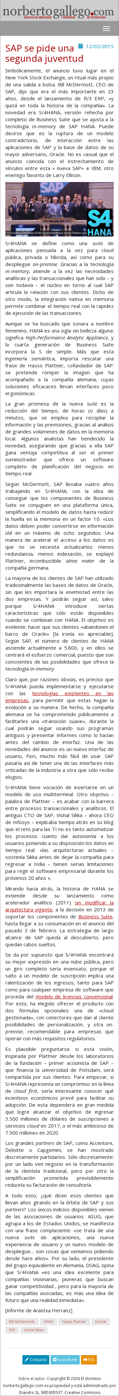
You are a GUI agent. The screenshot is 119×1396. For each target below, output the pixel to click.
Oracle (100, 1321)
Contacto (38, 1359)
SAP (12, 1330)
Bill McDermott (22, 1321)
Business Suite (95, 916)
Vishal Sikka (34, 1330)
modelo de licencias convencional (74, 996)
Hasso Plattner (74, 1321)
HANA (49, 1321)
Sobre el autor (31, 1378)
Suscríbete (67, 1359)
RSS (91, 1359)
